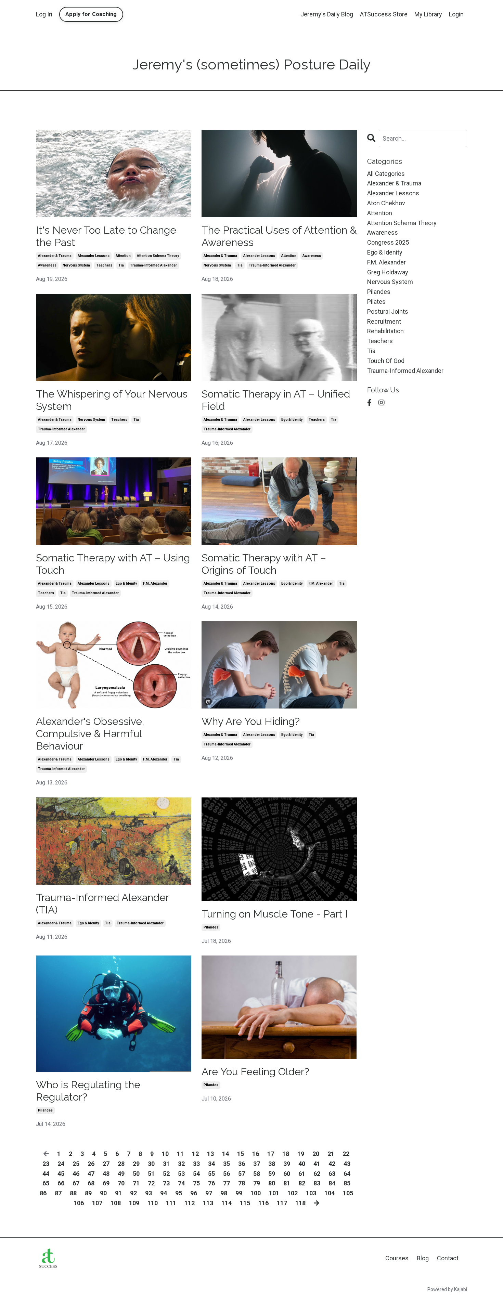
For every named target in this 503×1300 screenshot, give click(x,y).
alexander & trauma (55, 256)
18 (285, 1153)
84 (331, 1183)
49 (121, 1173)
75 (196, 1183)
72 (151, 1183)
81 (286, 1183)
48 (106, 1173)
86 (43, 1193)
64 (347, 1173)
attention (123, 256)
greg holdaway (387, 272)
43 (347, 1163)
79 (256, 1183)
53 (181, 1173)
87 (58, 1193)
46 (76, 1173)
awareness (47, 265)
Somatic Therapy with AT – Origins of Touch (264, 564)
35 (226, 1163)
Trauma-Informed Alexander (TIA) (102, 904)
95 (178, 1193)
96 (193, 1193)
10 (165, 1153)
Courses (397, 1258)
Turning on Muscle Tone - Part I (275, 914)
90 (103, 1193)
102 (292, 1193)
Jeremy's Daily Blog (326, 14)
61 (301, 1173)
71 (136, 1183)
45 (60, 1173)
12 (195, 1153)
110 (152, 1203)
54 (196, 1173)
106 (79, 1203)
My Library (428, 14)
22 (346, 1153)
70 (121, 1183)
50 (136, 1173)
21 (330, 1153)
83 (316, 1183)
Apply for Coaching (91, 14)
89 (88, 1193)
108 (116, 1203)
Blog (423, 1258)
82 (301, 1183)
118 (300, 1203)
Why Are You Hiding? (251, 721)
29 (136, 1163)
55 (211, 1173)
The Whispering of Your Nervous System (112, 400)
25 (76, 1163)
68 (91, 1183)
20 (315, 1153)
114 (226, 1203)
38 (271, 1163)
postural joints (387, 311)
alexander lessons (93, 256)
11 (180, 1153)
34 (211, 1163)
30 (151, 1163)
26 (91, 1163)
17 (270, 1153)
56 (226, 1173)
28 (121, 1163)
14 (225, 1153)
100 (255, 1193)
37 (256, 1163)
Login (456, 14)
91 (118, 1193)
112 (189, 1203)
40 (301, 1163)
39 (286, 1163)
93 (148, 1193)
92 (133, 1193)
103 (311, 1193)
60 (286, 1173)
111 (171, 1203)
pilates (376, 301)
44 (45, 1173)
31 (166, 1163)
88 (73, 1193)
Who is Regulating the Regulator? (88, 1091)
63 (331, 1173)
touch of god (385, 360)
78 (241, 1183)
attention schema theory (158, 256)
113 (208, 1203)
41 (316, 1163)
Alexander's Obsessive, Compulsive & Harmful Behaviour (90, 733)
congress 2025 (388, 242)
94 (163, 1193)
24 (60, 1163)
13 (210, 1153)
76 (211, 1183)
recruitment (384, 321)
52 (166, 1173)
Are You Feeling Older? (255, 1072)
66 (60, 1183)
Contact (448, 1258)
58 (256, 1173)
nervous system (76, 265)
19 (300, 1153)
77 (226, 1183)
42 (331, 1163)
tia (121, 265)
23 (45, 1163)
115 (245, 1203)
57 (241, 1173)
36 (241, 1163)
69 (106, 1183)
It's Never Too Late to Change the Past (106, 236)
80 (271, 1183)
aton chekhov (386, 203)
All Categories (386, 173)
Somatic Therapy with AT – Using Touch (113, 564)
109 (134, 1203)
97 (208, 1193)
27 (106, 1163)
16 (255, 1153)
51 (151, 1173)
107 (97, 1203)
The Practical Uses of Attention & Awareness (279, 236)
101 (274, 1193)
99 (238, 1193)
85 (347, 1183)
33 (196, 1163)
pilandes (211, 927)
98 (223, 1193)
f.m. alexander (155, 583)
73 (166, 1183)
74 (181, 1183)
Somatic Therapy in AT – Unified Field (276, 400)
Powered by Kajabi (447, 1289)
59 (271, 1173)
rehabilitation (385, 331)
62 (316, 1173)
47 (91, 1173)
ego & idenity (291, 419)
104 (329, 1193)
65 (45, 1183)
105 (348, 1193)
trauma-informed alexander (153, 265)
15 (240, 1153)
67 (76, 1183)
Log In (44, 14)
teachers (104, 265)
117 (282, 1203)
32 (181, 1163)
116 (263, 1203)
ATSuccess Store (384, 14)
